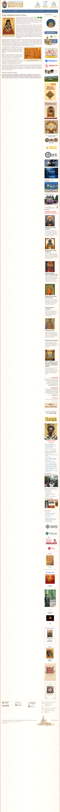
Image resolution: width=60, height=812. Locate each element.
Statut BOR (47, 512)
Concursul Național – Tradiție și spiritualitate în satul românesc (51, 464)
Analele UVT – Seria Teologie (50, 449)
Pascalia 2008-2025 (49, 521)
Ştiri (4, 11)
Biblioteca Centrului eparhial (50, 496)
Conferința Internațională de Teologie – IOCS (50, 453)
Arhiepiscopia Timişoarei (6, 720)
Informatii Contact (54, 720)
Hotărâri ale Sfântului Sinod (50, 513)
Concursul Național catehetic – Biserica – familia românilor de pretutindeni (51, 459)
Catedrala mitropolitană (20, 720)
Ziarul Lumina (48, 492)
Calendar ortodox (50, 212)
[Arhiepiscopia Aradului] (45, 4)
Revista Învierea (48, 491)
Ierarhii (13, 720)
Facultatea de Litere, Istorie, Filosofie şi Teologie (50, 446)
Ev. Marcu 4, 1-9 (55, 395)
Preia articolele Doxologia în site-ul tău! (52, 400)
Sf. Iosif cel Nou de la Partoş (31, 720)
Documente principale (49, 514)
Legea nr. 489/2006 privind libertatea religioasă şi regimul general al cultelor (50, 519)
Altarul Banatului (48, 490)
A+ (40, 17)
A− (38, 17)
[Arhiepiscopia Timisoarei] (37, 4)
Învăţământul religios (49, 447)
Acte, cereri (47, 517)
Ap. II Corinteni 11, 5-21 (53, 385)
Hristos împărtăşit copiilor (50, 461)
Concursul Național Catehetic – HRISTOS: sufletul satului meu (51, 467)
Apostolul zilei (54, 377)
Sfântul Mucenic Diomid (51, 340)
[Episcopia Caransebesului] (53, 4)
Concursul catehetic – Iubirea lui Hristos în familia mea (51, 469)
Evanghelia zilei (54, 388)
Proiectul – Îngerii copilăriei (50, 462)
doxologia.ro (55, 398)
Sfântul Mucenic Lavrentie (49, 308)
